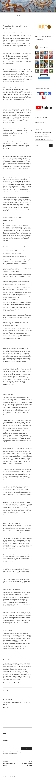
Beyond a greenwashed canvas (42, 136)
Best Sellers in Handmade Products (42, 117)
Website (5, 740)
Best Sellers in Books (39, 122)
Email (5, 733)
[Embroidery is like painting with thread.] (46, 62)
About (4, 15)
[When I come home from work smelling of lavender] (37, 71)
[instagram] (49, 93)
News (10, 15)
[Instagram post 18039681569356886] (42, 57)
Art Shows (26, 15)
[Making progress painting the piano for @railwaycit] (51, 57)
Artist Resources (35, 15)
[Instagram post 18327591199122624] (51, 66)
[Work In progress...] (46, 57)
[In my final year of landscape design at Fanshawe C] (37, 52)
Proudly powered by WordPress (10, 776)
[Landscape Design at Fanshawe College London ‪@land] (42, 71)
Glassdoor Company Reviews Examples (13, 682)
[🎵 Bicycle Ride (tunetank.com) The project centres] (51, 62)
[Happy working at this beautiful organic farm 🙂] (51, 71)
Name (5, 726)
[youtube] (42, 93)
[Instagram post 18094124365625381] (37, 57)
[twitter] (45, 93)
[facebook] (38, 93)
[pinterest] (43, 97)
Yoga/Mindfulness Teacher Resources (43, 139)
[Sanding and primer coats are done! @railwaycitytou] (37, 62)
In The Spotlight (17, 15)
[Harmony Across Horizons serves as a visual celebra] (46, 66)
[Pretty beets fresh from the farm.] (46, 71)
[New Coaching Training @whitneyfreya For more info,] (51, 52)
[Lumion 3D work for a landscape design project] (46, 52)
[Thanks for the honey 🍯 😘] (37, 66)
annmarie (19, 23)
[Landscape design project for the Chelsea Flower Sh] (42, 52)
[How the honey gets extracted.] (42, 66)
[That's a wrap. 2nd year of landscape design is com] (42, 62)
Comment (6, 707)
